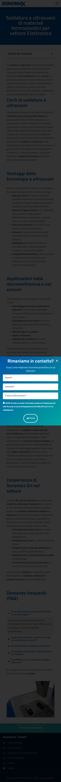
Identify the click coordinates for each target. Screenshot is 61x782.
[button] (56, 360)
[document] (30, 391)
